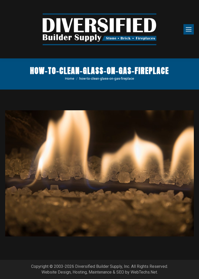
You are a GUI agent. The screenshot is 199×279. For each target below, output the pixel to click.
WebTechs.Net (144, 272)
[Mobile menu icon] (188, 29)
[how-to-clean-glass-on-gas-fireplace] (99, 173)
